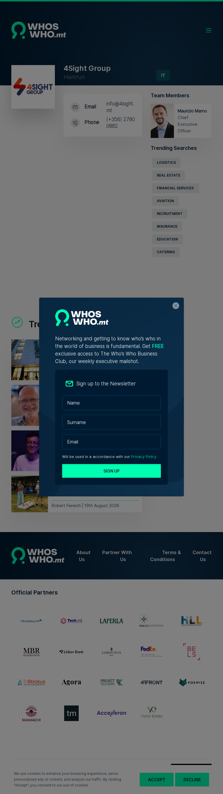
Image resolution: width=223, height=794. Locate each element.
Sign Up (111, 470)
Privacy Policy (144, 457)
